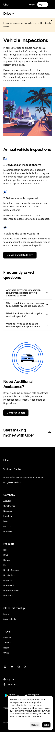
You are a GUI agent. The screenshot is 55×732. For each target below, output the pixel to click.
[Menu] (51, 4)
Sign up (42, 4)
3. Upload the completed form (21, 233)
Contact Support (16, 412)
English (10, 679)
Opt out (34, 725)
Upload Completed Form (20, 255)
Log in (32, 4)
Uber (6, 4)
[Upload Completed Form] (5, 227)
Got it (46, 725)
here (23, 80)
